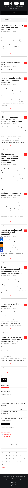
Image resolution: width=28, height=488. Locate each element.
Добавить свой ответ (6, 420)
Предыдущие (6, 372)
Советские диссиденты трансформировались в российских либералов (11, 339)
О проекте (14, 485)
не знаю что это (7, 416)
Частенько (5, 413)
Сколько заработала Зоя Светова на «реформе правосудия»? (11, 80)
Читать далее (14, 54)
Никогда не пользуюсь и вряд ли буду (12, 409)
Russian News (6, 58)
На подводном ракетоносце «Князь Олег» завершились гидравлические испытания (9, 158)
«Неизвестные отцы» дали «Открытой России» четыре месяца (11, 119)
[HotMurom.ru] (14, 5)
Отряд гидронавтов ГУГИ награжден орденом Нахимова (12, 27)
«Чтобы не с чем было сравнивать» (11, 305)
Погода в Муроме (5, 432)
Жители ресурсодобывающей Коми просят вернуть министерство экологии (11, 270)
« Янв (3, 467)
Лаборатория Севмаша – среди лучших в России (11, 194)
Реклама (14, 484)
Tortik (14, 31)
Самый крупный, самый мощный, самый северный (11, 232)
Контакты (14, 482)
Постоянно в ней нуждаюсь (10, 411)
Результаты (23, 424)
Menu (14, 12)
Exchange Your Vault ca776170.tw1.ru (12, 418)
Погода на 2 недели (6, 436)
